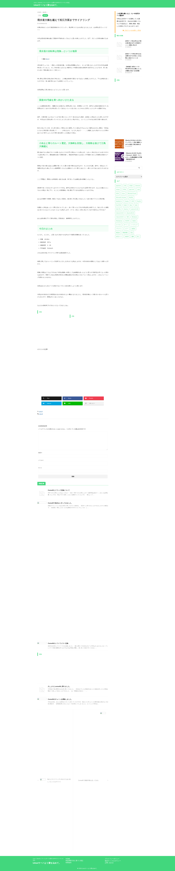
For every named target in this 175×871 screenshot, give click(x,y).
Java (138, 189)
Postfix (139, 201)
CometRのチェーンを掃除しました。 (60, 699)
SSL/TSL (118, 209)
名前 (40, 452)
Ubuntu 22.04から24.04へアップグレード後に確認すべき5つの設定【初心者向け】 (133, 142)
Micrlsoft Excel (132, 193)
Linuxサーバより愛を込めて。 (46, 5)
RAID (125, 205)
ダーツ (125, 224)
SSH (136, 205)
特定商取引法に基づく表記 (74, 860)
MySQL (131, 197)
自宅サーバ (119, 236)
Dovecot (137, 185)
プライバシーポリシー (112, 859)
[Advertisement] (52, 327)
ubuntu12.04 (134, 209)
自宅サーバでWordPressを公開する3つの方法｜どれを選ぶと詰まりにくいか (133, 56)
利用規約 (68, 862)
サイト (40, 468)
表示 (47, 59)
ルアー (127, 228)
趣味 (133, 236)
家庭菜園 (125, 232)
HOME (68, 859)
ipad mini (131, 189)
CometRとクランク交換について (59, 490)
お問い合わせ (109, 863)
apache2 (118, 185)
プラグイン (119, 228)
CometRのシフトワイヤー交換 (58, 643)
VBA (128, 217)
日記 (131, 232)
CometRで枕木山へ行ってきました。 (60, 503)
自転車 (41, 411)
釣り (138, 236)
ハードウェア (134, 224)
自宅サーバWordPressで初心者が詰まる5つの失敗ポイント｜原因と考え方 (133, 43)
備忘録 (118, 232)
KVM (117, 193)
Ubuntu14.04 (120, 213)
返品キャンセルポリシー (113, 861)
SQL (131, 205)
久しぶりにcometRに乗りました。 (59, 686)
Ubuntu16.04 (130, 213)
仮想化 (133, 228)
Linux (123, 193)
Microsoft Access (121, 197)
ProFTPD (118, 205)
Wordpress (119, 221)
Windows (134, 217)
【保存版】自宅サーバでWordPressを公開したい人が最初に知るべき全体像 (133, 68)
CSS (125, 185)
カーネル (118, 224)
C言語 (130, 185)
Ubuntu (126, 209)
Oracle (127, 201)
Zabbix (134, 221)
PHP (133, 201)
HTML (124, 189)
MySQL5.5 (119, 201)
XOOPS (127, 221)
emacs (118, 189)
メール (40, 460)
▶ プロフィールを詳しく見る (132, 30)
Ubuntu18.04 (120, 217)
